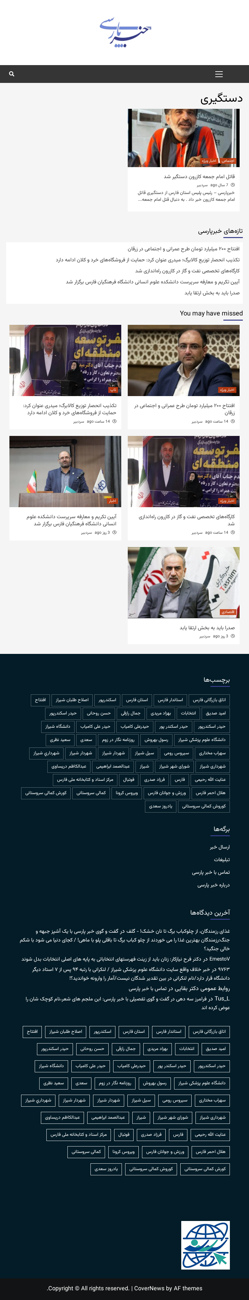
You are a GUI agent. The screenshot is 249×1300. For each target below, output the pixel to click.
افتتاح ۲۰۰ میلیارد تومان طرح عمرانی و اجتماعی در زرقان (184, 249)
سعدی (86, 740)
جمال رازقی (131, 713)
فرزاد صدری (154, 779)
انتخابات (188, 713)
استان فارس (137, 700)
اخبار (112, 501)
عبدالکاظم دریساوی (69, 766)
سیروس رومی (176, 753)
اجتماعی (228, 161)
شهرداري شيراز (46, 753)
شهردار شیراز (80, 753)
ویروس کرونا (127, 793)
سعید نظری (60, 740)
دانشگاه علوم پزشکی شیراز (202, 740)
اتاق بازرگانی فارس (209, 700)
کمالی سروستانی (91, 793)
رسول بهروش (156, 740)
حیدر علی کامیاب (95, 726)
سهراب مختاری (212, 753)
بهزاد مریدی (161, 713)
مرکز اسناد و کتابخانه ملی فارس (85, 779)
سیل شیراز (144, 753)
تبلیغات (222, 860)
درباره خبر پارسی (213, 885)
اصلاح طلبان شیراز (72, 700)
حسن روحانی (99, 713)
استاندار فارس (170, 700)
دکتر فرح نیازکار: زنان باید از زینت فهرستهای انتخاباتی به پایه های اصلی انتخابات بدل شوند (111, 959)
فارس (180, 779)
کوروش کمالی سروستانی (204, 806)
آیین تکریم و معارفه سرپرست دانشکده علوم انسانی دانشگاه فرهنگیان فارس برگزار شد (153, 282)
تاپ (113, 390)
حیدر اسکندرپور (212, 726)
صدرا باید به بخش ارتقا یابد (212, 293)
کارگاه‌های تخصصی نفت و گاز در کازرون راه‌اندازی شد (187, 271)
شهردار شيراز (113, 753)
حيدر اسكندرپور (63, 713)
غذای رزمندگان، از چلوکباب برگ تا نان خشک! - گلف (178, 932)
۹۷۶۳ (224, 970)
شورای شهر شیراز (174, 766)
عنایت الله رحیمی (210, 779)
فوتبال (128, 779)
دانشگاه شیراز (57, 726)
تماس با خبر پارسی (211, 873)
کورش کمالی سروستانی (45, 793)
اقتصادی (228, 612)
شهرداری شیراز (213, 766)
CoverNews (149, 1289)
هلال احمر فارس (211, 793)
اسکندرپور (107, 700)
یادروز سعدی (160, 806)
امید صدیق (216, 713)
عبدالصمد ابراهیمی (113, 766)
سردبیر (202, 185)
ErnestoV (219, 959)
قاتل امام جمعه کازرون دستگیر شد (199, 177)
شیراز (144, 766)
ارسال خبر (220, 847)
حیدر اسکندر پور (173, 726)
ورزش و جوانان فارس (167, 793)
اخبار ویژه (209, 161)
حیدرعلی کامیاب (135, 726)
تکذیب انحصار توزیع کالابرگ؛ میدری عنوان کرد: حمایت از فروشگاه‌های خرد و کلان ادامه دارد (148, 260)
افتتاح (40, 700)
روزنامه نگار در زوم (118, 740)
